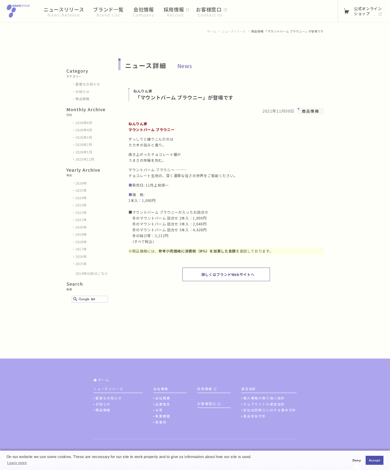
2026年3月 (83, 137)
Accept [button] (375, 460)
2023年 (81, 205)
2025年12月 (84, 159)
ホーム (211, 31)
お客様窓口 (206, 403)
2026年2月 (83, 144)
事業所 (161, 422)
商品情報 (82, 98)
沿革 (159, 410)
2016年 (81, 256)
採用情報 (204, 389)
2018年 (81, 241)
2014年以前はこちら (91, 273)
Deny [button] (357, 460)
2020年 (81, 227)
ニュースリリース (234, 31)
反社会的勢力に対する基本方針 (269, 410)
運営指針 (248, 389)
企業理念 (162, 404)
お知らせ (82, 91)
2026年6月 (83, 122)
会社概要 (162, 398)
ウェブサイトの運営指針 (264, 404)
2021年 (81, 219)
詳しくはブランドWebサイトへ (228, 274)
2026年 (81, 183)
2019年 (81, 234)
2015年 (81, 263)
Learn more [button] (17, 463)
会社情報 (160, 389)
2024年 (81, 197)
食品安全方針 (254, 416)
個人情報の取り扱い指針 (264, 398)
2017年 (81, 249)
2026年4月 (83, 129)
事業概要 (162, 416)
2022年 (81, 212)
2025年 (81, 190)
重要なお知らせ (87, 84)
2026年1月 (83, 152)
